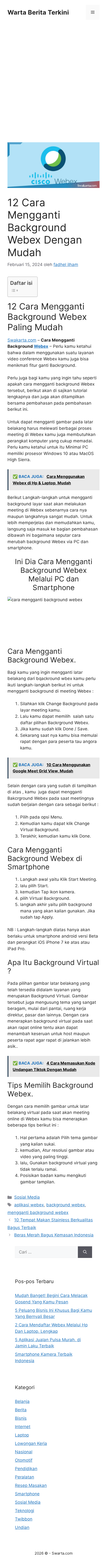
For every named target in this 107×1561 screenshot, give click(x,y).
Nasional (23, 1451)
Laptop (22, 1435)
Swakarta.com (21, 340)
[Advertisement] (53, 87)
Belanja (22, 1401)
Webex (41, 346)
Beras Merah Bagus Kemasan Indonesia (54, 1234)
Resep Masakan (31, 1485)
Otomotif (23, 1460)
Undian (22, 1527)
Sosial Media (27, 1197)
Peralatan (24, 1477)
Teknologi (24, 1510)
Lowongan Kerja (31, 1443)
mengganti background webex (37, 1212)
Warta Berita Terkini (38, 12)
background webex (65, 1204)
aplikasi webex (29, 1204)
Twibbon (23, 1519)
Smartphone (27, 1493)
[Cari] (85, 1252)
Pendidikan (26, 1468)
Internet (22, 1426)
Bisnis (21, 1418)
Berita (21, 1409)
